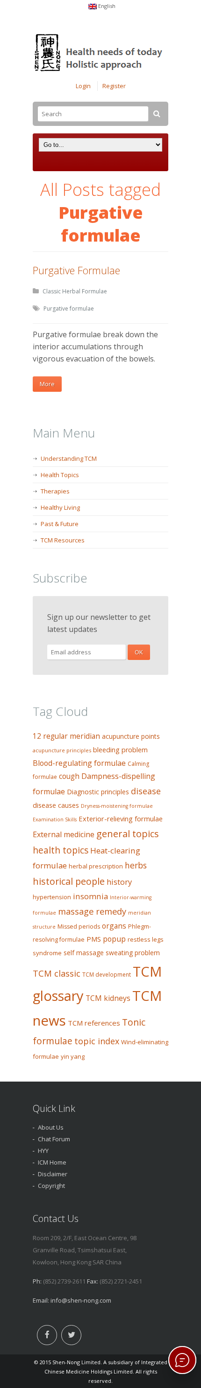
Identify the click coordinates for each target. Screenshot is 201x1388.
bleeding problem (120, 749)
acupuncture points (131, 736)
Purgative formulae (68, 308)
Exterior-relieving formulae (121, 818)
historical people (69, 881)
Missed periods (78, 926)
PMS (93, 939)
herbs (136, 865)
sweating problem (133, 952)
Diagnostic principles (98, 791)
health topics (60, 850)
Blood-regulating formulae (79, 763)
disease (146, 791)
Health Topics (60, 475)
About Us (51, 1127)
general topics (127, 833)
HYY (43, 1150)
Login (83, 86)
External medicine (63, 834)
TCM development (106, 975)
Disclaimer (52, 1174)
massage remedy (92, 911)
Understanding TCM (69, 458)
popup (114, 939)
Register (114, 86)
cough (69, 776)
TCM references (94, 1022)
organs (114, 926)
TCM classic (56, 973)
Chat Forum (54, 1139)
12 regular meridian (66, 736)
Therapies (55, 491)
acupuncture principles (62, 750)
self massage (84, 952)
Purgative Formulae (76, 270)
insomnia (90, 896)
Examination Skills (55, 819)
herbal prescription (96, 866)
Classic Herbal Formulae (75, 291)
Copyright (51, 1185)
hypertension (52, 897)
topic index (96, 1041)
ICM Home (52, 1162)
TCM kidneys (108, 998)
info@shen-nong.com (80, 1300)
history (119, 881)
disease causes (56, 805)
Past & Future (60, 524)
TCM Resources (63, 540)
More (47, 384)
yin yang (73, 1056)
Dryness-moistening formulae (117, 806)
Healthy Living (60, 507)
